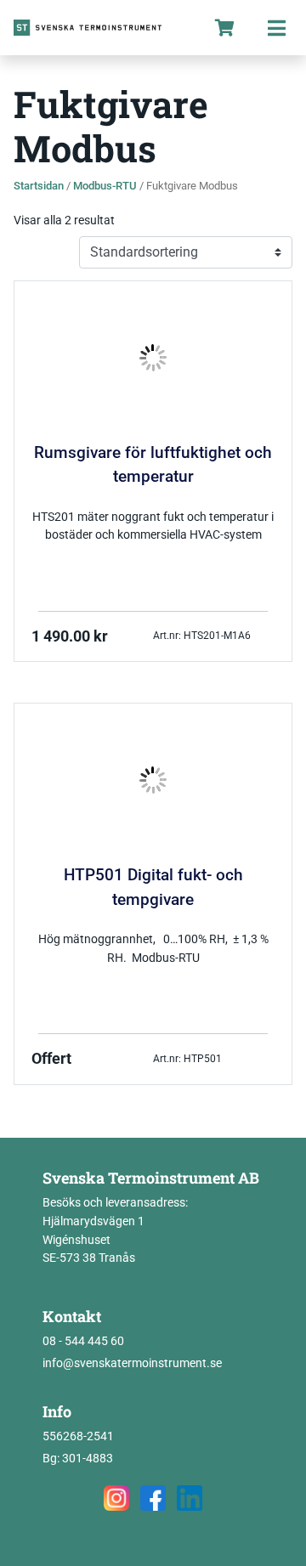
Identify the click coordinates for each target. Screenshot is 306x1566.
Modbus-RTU (105, 185)
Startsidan (39, 185)
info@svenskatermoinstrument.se (132, 1363)
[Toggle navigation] (276, 27)
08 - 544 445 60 (83, 1341)
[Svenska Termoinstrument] (99, 27)
